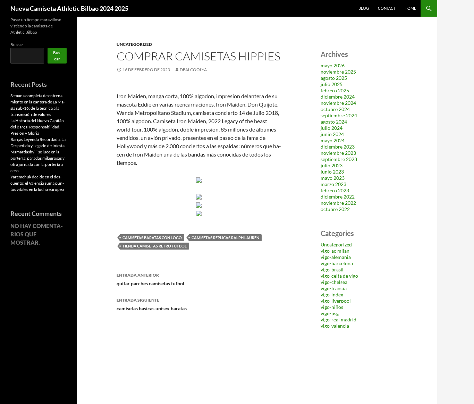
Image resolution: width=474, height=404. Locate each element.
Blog (363, 8)
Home (410, 8)
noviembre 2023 (338, 153)
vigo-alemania (336, 257)
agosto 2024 (334, 122)
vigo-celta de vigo (339, 276)
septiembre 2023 (339, 159)
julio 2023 (331, 165)
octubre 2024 (335, 109)
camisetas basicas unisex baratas (152, 304)
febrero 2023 (335, 190)
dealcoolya (193, 69)
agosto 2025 (334, 78)
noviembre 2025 (338, 72)
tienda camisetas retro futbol (154, 246)
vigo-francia (334, 288)
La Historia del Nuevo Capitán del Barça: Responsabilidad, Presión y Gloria (37, 127)
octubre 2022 (335, 209)
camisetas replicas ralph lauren (225, 237)
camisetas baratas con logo (152, 237)
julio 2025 (331, 84)
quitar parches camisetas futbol (150, 279)
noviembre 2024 (338, 103)
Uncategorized (134, 44)
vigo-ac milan (335, 251)
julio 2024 (331, 128)
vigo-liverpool (336, 301)
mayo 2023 (333, 178)
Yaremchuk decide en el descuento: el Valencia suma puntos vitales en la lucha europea (37, 183)
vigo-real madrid (338, 319)
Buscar (16, 44)
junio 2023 (332, 172)
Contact (387, 8)
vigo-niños (332, 307)
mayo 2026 (333, 65)
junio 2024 (332, 134)
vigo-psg (330, 313)
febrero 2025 (335, 90)
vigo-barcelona (337, 263)
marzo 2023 (333, 184)
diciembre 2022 (338, 197)
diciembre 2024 (338, 97)
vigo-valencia (335, 326)
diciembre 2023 (338, 147)
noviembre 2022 (338, 203)
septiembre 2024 (339, 115)
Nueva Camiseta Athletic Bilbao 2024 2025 (69, 8)
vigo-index (332, 294)
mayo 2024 (333, 140)
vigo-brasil (332, 269)
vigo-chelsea (334, 282)
